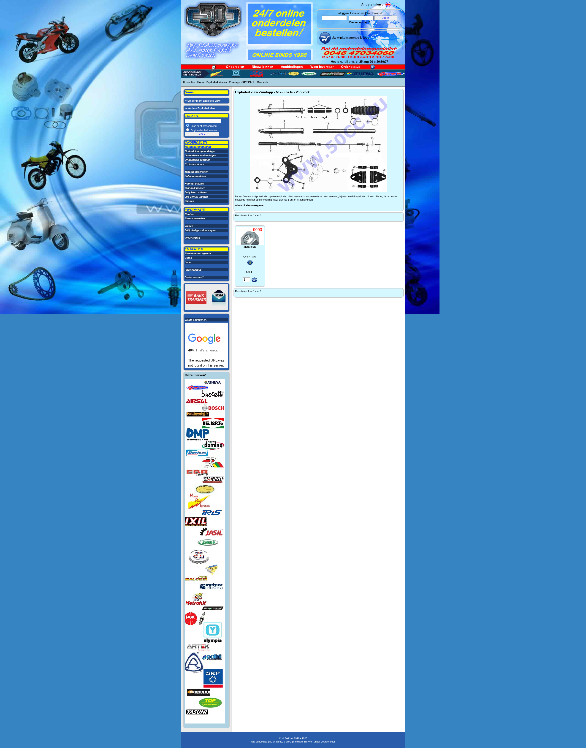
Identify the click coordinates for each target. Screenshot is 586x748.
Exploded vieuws (216, 82)
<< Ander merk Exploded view (202, 100)
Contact (189, 214)
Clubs (188, 257)
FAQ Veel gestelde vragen (200, 230)
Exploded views (194, 164)
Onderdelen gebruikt (197, 159)
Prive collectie (193, 269)
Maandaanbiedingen (198, 146)
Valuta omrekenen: (196, 319)
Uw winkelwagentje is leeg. (350, 37)
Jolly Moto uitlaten (196, 192)
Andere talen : (372, 4)
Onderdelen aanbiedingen (200, 155)
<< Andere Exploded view (200, 108)
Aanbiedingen (292, 66)
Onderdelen (235, 66)
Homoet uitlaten (194, 183)
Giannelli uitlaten (195, 188)
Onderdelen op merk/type (200, 151)
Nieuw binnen (262, 66)
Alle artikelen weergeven (249, 205)
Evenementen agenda (198, 253)
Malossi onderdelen (196, 171)
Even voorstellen (195, 218)
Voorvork (262, 82)
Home (200, 82)
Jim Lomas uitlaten (196, 196)
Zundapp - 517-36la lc (242, 82)
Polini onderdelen (195, 176)
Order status (351, 66)
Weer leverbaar (322, 66)
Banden (189, 201)
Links (188, 262)
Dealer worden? (359, 22)
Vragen (189, 226)
